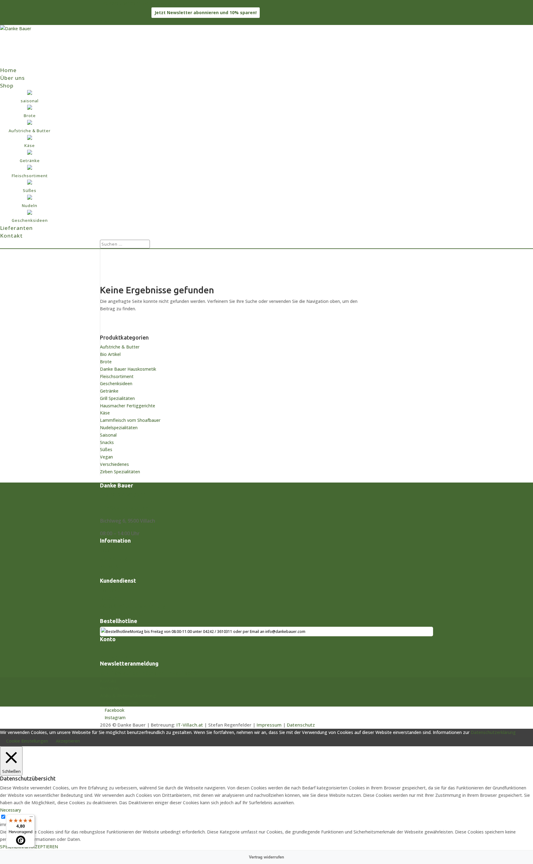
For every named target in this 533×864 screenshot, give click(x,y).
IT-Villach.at (189, 725)
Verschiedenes (114, 464)
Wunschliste (114, 656)
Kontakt (11, 235)
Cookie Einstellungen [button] (27, 741)
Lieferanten (16, 227)
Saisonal (108, 435)
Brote (106, 362)
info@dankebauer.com (126, 507)
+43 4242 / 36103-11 (121, 3)
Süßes (106, 449)
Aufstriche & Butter (119, 347)
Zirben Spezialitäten (120, 472)
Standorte (112, 573)
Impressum (269, 725)
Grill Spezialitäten (117, 398)
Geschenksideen (116, 383)
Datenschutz (301, 725)
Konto (107, 648)
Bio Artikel (110, 354)
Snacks (107, 442)
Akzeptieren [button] (68, 741)
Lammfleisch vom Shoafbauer (130, 420)
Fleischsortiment (117, 376)
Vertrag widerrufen (122, 613)
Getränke (109, 391)
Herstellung (114, 557)
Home (8, 70)
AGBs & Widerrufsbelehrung (133, 605)
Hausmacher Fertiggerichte (127, 406)
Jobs (104, 550)
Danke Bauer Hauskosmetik (128, 369)
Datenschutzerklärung (493, 732)
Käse (105, 413)
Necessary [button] (10, 810)
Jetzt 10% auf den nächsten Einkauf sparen (150, 673)
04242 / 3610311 (217, 631)
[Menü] (31, 818)
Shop (7, 85)
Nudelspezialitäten (119, 427)
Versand (109, 565)
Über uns (12, 77)
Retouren (111, 598)
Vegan (106, 457)
